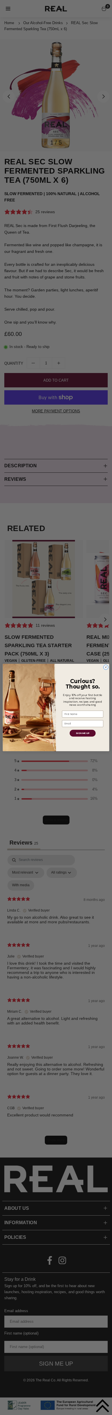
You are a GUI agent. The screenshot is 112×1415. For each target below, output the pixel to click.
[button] (102, 1405)
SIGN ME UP (82, 733)
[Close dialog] (105, 667)
